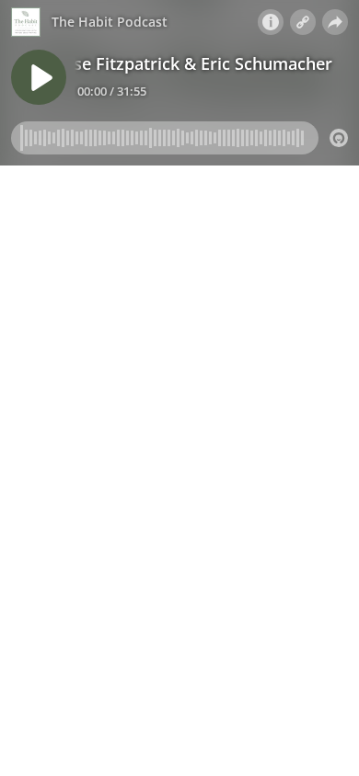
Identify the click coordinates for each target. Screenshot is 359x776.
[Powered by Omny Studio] (339, 138)
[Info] (271, 22)
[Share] (335, 22)
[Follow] (303, 22)
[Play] (38, 77)
